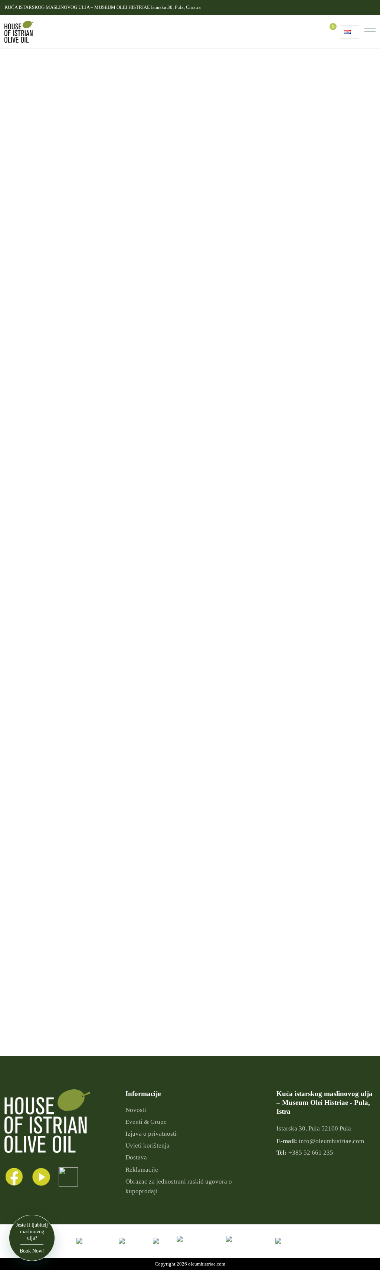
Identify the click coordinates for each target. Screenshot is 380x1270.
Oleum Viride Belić (64, 289)
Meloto (50, 235)
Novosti (135, 1109)
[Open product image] (172, 140)
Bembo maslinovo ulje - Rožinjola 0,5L (334, 1011)
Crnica (49, 170)
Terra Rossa (55, 311)
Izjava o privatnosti (151, 1133)
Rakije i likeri (27, 343)
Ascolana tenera (61, 148)
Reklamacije (141, 1169)
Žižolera (51, 126)
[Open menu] (370, 32)
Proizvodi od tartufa (35, 332)
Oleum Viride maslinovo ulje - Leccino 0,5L (149, 1011)
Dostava (136, 1157)
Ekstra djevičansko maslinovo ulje (51, 105)
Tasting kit (24, 354)
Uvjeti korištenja (147, 1145)
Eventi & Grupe (146, 1121)
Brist (47, 267)
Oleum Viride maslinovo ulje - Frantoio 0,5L (242, 1011)
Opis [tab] (208, 397)
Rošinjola (52, 213)
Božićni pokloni (30, 93)
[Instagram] (68, 1176)
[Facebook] (13, 1176)
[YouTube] (41, 1176)
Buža (47, 159)
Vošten (49, 246)
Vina (17, 365)
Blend (48, 137)
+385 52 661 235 (310, 1152)
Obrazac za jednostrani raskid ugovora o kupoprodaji (178, 1186)
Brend (34, 224)
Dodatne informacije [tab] (254, 397)
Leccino (51, 202)
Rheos (49, 300)
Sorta (33, 115)
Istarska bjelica (59, 191)
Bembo (50, 256)
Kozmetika (24, 322)
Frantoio (51, 180)
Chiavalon (53, 278)
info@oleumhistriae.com (331, 1141)
